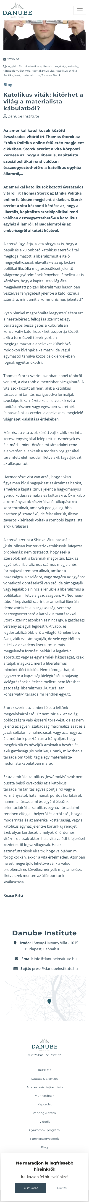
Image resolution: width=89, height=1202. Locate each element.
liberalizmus (50, 66)
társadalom (10, 70)
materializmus (31, 75)
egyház (13, 66)
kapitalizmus (40, 70)
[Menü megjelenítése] (79, 10)
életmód (25, 70)
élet (61, 66)
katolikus (62, 70)
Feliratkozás (30, 1187)
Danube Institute (30, 66)
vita (52, 70)
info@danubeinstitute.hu (55, 958)
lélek (17, 75)
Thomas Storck (51, 75)
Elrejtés (61, 1187)
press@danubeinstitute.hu (55, 968)
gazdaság (71, 66)
